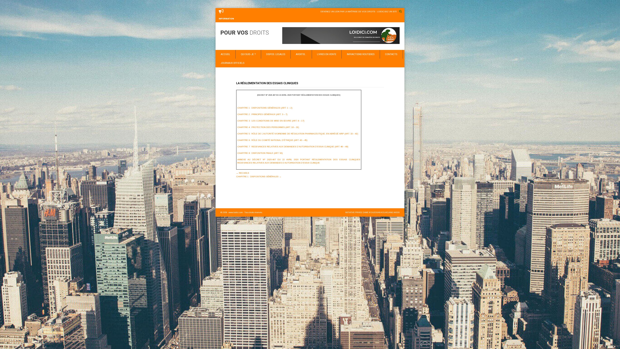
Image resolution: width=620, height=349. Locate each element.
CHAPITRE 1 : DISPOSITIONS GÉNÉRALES (258, 176)
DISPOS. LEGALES (275, 54)
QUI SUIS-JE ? (248, 54)
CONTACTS (391, 54)
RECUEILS (242, 173)
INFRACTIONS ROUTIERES (361, 54)
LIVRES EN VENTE (326, 54)
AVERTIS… (301, 54)
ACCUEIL (225, 54)
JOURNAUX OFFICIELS (232, 63)
